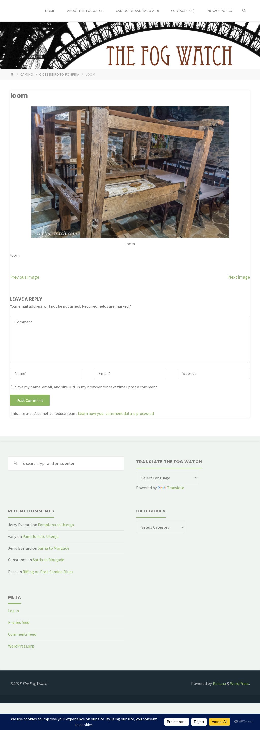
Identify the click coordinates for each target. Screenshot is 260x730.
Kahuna (219, 683)
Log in (13, 610)
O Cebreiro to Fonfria (59, 74)
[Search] (244, 11)
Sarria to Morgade (53, 548)
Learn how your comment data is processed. (116, 413)
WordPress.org (21, 646)
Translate (175, 487)
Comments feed (22, 634)
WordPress (239, 683)
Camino (26, 74)
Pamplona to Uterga (56, 524)
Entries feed (18, 622)
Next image (239, 277)
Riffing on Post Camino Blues (48, 571)
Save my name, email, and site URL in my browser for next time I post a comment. (86, 386)
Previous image (24, 277)
